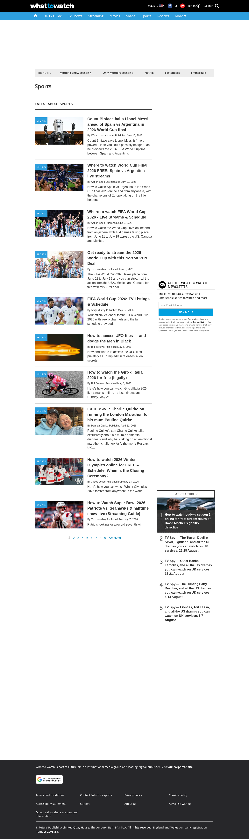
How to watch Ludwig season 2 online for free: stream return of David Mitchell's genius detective (187, 521)
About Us (130, 804)
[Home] (35, 16)
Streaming (95, 16)
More (179, 16)
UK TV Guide (53, 16)
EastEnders (172, 73)
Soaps (130, 16)
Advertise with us (180, 804)
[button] (211, 6)
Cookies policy (178, 795)
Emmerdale (198, 73)
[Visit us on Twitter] (176, 6)
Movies (115, 16)
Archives (115, 538)
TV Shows (75, 16)
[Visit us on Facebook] (170, 6)
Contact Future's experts (96, 795)
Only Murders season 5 (118, 73)
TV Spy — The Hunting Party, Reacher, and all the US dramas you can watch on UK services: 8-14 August (188, 590)
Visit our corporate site (177, 767)
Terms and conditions (50, 795)
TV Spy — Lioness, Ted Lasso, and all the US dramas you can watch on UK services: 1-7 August (187, 614)
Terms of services (196, 319)
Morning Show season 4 (75, 73)
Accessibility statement (51, 804)
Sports (146, 16)
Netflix (149, 73)
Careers (85, 804)
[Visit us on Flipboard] (182, 6)
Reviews (163, 16)
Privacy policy (133, 795)
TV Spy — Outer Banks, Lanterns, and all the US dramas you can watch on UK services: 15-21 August (188, 567)
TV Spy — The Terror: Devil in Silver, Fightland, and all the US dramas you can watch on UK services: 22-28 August (187, 544)
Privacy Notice (200, 321)
